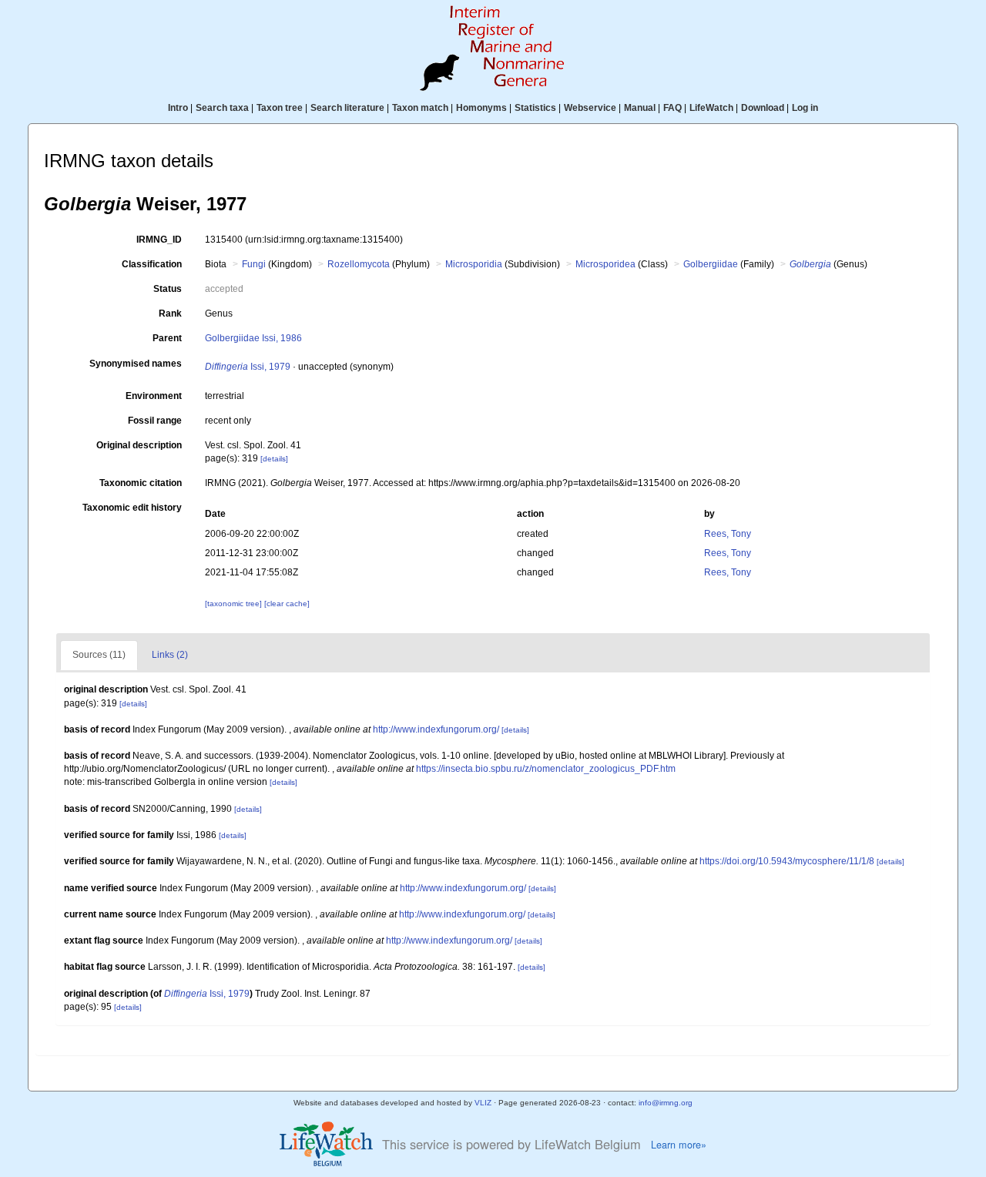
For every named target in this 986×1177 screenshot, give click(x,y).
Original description (139, 445)
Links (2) (170, 654)
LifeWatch (711, 107)
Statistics (535, 107)
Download (762, 107)
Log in (805, 107)
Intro (178, 107)
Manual (640, 107)
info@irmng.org (666, 1102)
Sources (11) (99, 654)
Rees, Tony (727, 533)
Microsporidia (473, 264)
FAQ (672, 107)
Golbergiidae (710, 264)
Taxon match (420, 107)
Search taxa (222, 107)
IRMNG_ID (159, 239)
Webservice (590, 107)
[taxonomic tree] (234, 603)
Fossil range (155, 420)
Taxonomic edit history (132, 507)
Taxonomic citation (140, 483)
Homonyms (481, 107)
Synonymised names (135, 363)
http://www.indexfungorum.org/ (436, 729)
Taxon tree (280, 107)
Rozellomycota (358, 264)
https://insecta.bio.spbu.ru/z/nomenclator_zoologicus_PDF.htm (546, 768)
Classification (152, 264)
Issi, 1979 (247, 366)
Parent (167, 338)
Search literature (347, 107)
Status (167, 288)
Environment (154, 396)
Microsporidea (605, 264)
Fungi (254, 264)
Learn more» (678, 1145)
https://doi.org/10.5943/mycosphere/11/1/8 (786, 861)
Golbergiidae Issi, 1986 (253, 338)
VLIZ (483, 1102)
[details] (274, 458)
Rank (170, 313)
